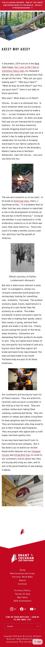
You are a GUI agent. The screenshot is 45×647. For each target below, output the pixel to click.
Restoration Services (22, 573)
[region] (22, 5)
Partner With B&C (22, 577)
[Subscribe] (37, 626)
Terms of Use (22, 594)
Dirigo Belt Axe (22, 455)
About (22, 580)
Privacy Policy (22, 590)
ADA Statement (23, 601)
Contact (22, 584)
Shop (22, 570)
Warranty (22, 597)
